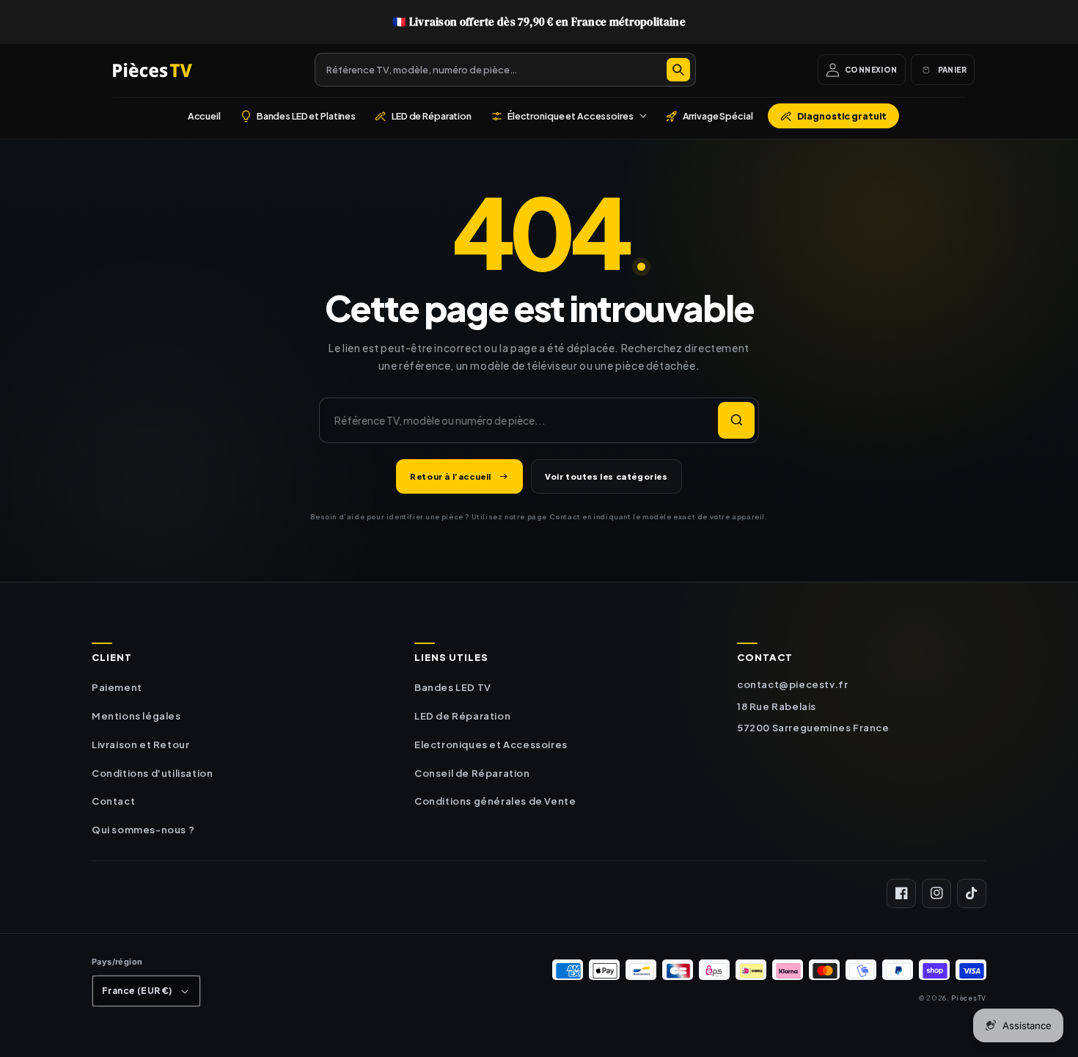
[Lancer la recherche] (736, 420)
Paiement (117, 687)
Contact (113, 801)
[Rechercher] (678, 69)
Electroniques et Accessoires (491, 744)
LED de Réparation (462, 716)
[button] (569, 116)
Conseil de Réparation (472, 773)
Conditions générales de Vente (495, 801)
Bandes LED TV (452, 687)
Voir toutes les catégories (606, 476)
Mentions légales (136, 716)
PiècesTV (968, 997)
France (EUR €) (137, 990)
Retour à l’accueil (450, 476)
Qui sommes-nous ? (143, 829)
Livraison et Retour (140, 744)
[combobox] (505, 70)
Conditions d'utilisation (152, 773)
